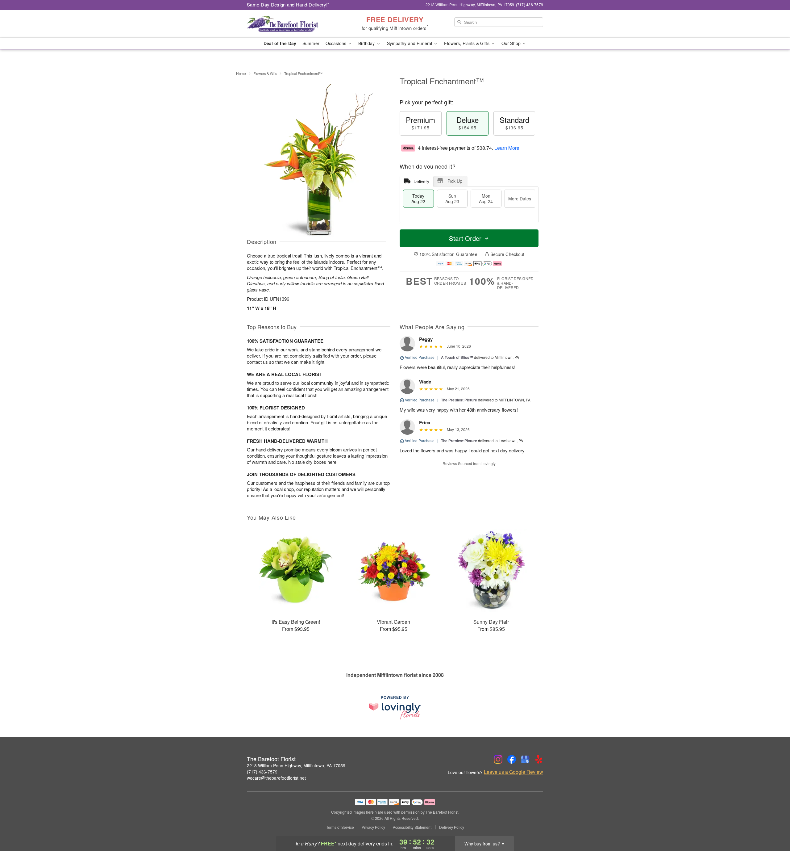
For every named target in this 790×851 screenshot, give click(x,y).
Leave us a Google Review (513, 772)
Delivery (421, 181)
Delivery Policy (451, 827)
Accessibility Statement (412, 827)
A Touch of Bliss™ (457, 357)
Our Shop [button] (511, 43)
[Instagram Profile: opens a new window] (498, 759)
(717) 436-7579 (262, 772)
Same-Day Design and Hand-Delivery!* (288, 4)
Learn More (506, 147)
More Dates (519, 198)
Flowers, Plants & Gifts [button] (467, 43)
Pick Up (454, 181)
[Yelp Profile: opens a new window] (538, 759)
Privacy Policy (373, 827)
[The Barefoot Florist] (291, 24)
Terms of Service (340, 827)
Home (241, 73)
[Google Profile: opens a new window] (525, 759)
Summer (310, 43)
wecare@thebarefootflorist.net (276, 778)
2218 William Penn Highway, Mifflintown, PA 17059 (296, 765)
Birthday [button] (367, 43)
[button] (774, 824)
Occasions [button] (336, 43)
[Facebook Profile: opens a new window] (511, 759)
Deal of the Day (280, 43)
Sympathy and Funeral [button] (410, 43)
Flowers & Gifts (265, 73)
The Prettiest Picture (459, 400)
